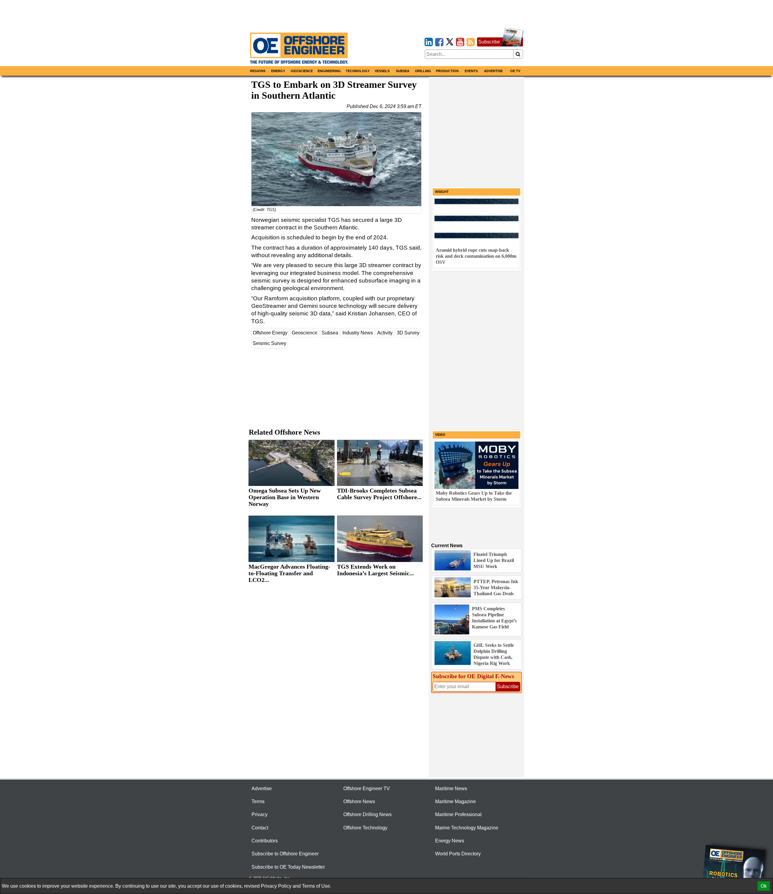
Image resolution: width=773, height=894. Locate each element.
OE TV (515, 71)
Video (440, 434)
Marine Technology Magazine (466, 827)
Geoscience (302, 71)
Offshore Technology (365, 827)
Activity (385, 332)
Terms (258, 801)
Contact (260, 827)
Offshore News (359, 801)
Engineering (329, 71)
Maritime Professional (458, 814)
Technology (358, 71)
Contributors (265, 840)
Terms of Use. (316, 886)
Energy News (449, 840)
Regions (257, 71)
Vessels (382, 71)
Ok (764, 886)
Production (447, 71)
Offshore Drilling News (367, 814)
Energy (278, 71)
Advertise (493, 71)
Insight (442, 191)
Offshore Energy (270, 332)
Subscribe (489, 41)
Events (471, 71)
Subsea (402, 71)
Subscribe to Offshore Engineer (285, 853)
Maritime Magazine (455, 801)
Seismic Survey (269, 343)
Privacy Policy (276, 886)
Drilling (423, 71)
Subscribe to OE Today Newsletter (288, 867)
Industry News (357, 332)
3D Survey (408, 332)
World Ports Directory (458, 853)
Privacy (260, 814)
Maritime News (451, 788)
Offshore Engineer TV (366, 788)
